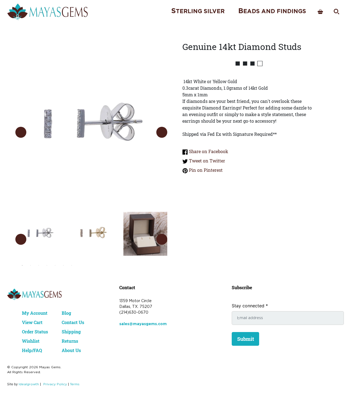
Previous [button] (20, 132)
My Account (34, 313)
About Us (71, 350)
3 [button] (38, 265)
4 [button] (47, 265)
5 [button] (55, 265)
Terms (75, 384)
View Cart (32, 322)
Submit (245, 339)
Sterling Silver (198, 11)
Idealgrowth (29, 384)
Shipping (71, 331)
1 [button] (22, 265)
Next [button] (161, 132)
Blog (66, 313)
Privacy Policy (55, 384)
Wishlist (30, 341)
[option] (91, 126)
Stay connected (250, 305)
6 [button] (63, 265)
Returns (70, 341)
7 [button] (71, 265)
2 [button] (30, 265)
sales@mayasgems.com (143, 324)
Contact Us (73, 322)
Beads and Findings (272, 11)
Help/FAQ (32, 350)
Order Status (35, 331)
